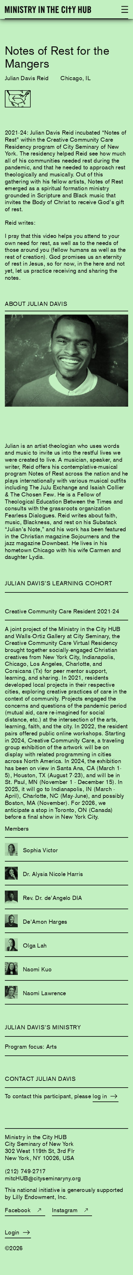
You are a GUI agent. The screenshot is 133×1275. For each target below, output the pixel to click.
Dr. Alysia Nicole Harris (53, 874)
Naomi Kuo (37, 969)
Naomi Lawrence (44, 993)
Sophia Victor (40, 850)
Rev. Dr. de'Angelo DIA (52, 897)
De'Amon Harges (45, 921)
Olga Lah (35, 945)
